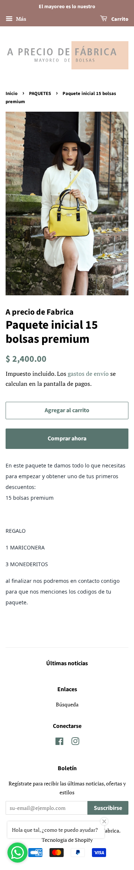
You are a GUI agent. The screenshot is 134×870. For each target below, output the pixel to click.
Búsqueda (67, 704)
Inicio (11, 93)
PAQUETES (40, 93)
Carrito (119, 19)
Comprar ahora (67, 438)
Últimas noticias (67, 663)
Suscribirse (108, 808)
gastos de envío (88, 374)
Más (20, 18)
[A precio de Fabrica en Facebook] (59, 742)
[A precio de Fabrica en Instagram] (75, 742)
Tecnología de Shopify (67, 839)
